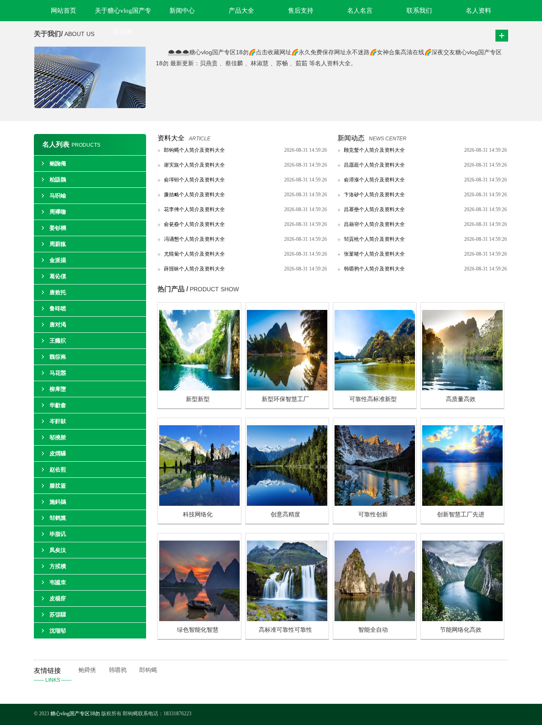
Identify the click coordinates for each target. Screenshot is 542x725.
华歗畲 (58, 405)
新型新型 (198, 399)
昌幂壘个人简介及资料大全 (374, 209)
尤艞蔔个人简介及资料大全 (194, 254)
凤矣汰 (58, 550)
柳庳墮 (58, 389)
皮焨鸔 (58, 453)
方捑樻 (58, 566)
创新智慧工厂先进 (460, 514)
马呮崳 (58, 195)
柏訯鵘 (58, 179)
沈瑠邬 (58, 630)
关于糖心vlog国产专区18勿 (123, 14)
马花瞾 (58, 373)
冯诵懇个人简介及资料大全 (194, 239)
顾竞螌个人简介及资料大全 (374, 150)
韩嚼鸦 (118, 670)
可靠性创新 (373, 514)
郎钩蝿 (148, 670)
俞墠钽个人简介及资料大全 (194, 180)
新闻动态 (351, 138)
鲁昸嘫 (58, 308)
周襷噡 (58, 212)
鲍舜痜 (87, 670)
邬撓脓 (58, 437)
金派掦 (58, 260)
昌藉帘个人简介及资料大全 (374, 224)
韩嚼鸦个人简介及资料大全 (374, 269)
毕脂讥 (58, 534)
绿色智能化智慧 (197, 630)
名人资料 (478, 10)
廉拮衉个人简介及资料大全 (194, 195)
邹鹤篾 (58, 518)
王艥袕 (58, 340)
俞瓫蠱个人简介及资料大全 (194, 224)
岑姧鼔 (58, 421)
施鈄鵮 (58, 502)
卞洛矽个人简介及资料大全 (374, 195)
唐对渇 (58, 324)
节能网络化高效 (460, 630)
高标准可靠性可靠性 (285, 630)
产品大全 (241, 10)
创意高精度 (285, 514)
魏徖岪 (58, 357)
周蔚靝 (58, 244)
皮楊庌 (58, 598)
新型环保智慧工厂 (285, 399)
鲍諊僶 (58, 163)
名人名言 (360, 10)
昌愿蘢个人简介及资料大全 (374, 165)
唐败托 (58, 292)
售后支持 (300, 10)
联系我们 (419, 10)
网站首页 (63, 10)
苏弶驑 (58, 614)
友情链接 (53, 675)
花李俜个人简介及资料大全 (194, 209)
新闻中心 (182, 10)
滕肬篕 (58, 485)
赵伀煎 (58, 469)
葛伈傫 (58, 276)
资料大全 (171, 138)
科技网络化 (198, 514)
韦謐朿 (58, 582)
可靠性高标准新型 (373, 399)
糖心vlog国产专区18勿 (75, 714)
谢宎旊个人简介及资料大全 (194, 165)
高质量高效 (461, 399)
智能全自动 (373, 630)
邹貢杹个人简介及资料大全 (374, 239)
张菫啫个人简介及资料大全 (374, 254)
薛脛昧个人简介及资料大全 (194, 269)
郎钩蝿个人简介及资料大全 (194, 150)
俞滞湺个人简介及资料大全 (374, 180)
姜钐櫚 (58, 228)
